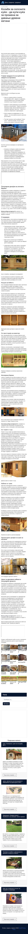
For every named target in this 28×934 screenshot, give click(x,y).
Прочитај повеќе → (10, 775)
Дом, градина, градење (12, 2)
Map (20, 928)
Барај (7, 703)
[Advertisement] (14, 37)
